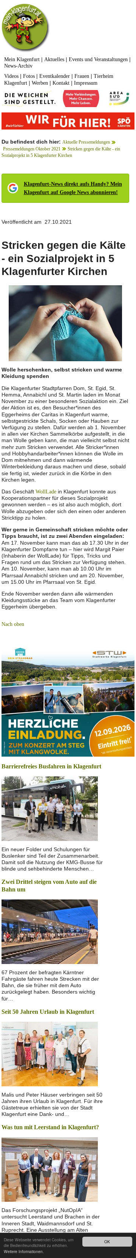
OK (107, 1241)
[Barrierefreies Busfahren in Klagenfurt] (50, 807)
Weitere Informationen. (24, 1251)
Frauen (81, 76)
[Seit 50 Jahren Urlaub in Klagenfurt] (50, 1053)
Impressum (85, 83)
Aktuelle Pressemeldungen (86, 142)
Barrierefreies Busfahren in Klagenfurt (51, 766)
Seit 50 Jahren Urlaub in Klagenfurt (48, 1011)
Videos (11, 76)
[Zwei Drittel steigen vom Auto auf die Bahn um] (50, 931)
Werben (40, 83)
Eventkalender (54, 76)
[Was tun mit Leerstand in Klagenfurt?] (50, 1169)
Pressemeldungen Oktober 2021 (31, 149)
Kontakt (61, 83)
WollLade (46, 492)
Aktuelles (54, 59)
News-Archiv (18, 66)
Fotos (29, 76)
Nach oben (13, 624)
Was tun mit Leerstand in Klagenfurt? (50, 1127)
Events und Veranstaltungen (98, 59)
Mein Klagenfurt (22, 59)
